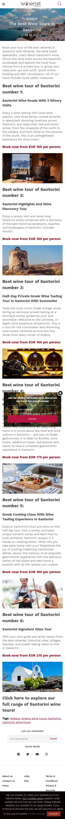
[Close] (60, 393)
